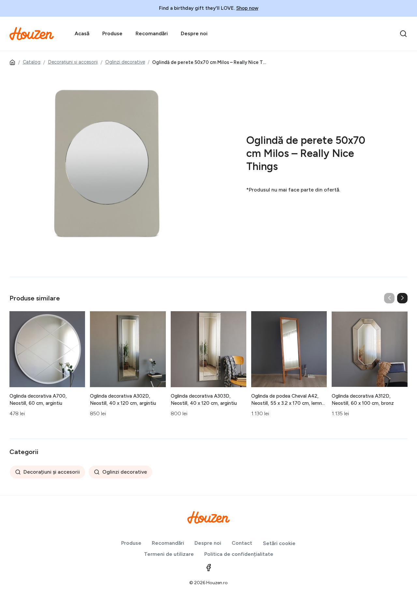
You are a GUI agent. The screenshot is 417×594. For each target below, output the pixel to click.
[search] (403, 33)
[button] (402, 298)
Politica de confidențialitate (238, 554)
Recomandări (152, 33)
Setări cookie (279, 543)
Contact (242, 543)
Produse (112, 33)
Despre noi (194, 33)
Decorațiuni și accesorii (73, 62)
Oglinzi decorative (125, 62)
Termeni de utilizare (169, 554)
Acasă (82, 33)
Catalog (31, 62)
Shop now (247, 8)
